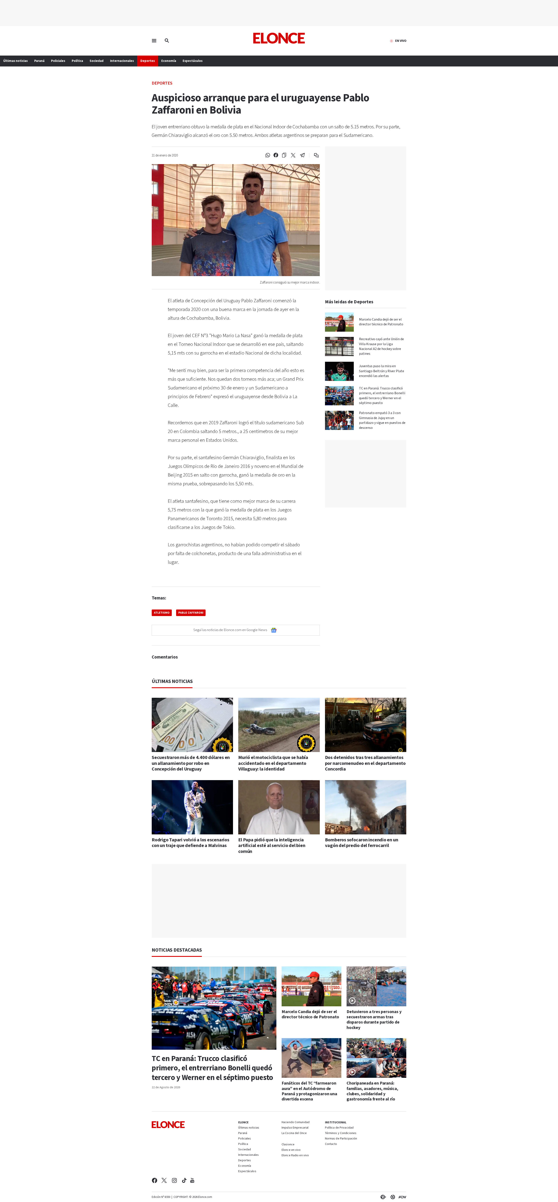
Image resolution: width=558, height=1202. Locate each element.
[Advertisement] (279, 901)
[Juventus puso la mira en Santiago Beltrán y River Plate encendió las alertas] (339, 371)
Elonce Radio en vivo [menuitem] (295, 1155)
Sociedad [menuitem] (97, 61)
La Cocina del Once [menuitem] (294, 1133)
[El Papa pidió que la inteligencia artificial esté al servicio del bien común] (279, 807)
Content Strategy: (382, 1197)
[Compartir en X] (293, 155)
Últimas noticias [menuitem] (15, 61)
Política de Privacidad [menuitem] (339, 1128)
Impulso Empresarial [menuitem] (295, 1128)
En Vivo (401, 41)
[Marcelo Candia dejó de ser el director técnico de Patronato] (339, 322)
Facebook (154, 1180)
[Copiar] (284, 155)
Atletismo (162, 613)
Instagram (174, 1180)
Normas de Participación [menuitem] (341, 1139)
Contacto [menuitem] (331, 1144)
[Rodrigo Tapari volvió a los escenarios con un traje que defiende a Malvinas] (192, 807)
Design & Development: (401, 1197)
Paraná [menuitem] (39, 61)
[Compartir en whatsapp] (267, 155)
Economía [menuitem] (168, 61)
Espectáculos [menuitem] (192, 61)
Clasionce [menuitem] (288, 1144)
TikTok (184, 1180)
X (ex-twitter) (164, 1180)
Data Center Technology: (392, 1197)
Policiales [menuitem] (58, 61)
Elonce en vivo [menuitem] (291, 1150)
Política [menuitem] (77, 61)
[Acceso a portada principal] (279, 38)
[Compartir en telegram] (302, 155)
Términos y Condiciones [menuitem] (340, 1133)
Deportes (162, 82)
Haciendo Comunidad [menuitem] (296, 1122)
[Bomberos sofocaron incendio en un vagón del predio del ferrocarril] (365, 807)
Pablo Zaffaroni (190, 613)
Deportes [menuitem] (147, 61)
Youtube (192, 1180)
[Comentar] (313, 155)
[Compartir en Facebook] (275, 155)
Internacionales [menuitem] (122, 61)
